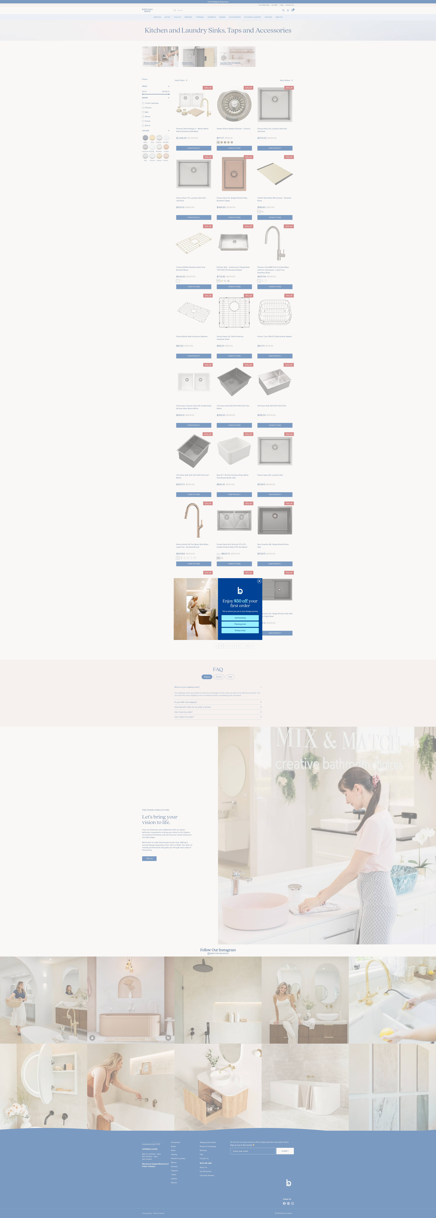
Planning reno (240, 624)
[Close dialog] (259, 581)
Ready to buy (240, 630)
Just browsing (240, 618)
